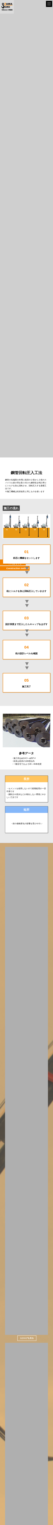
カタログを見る (27, 1338)
